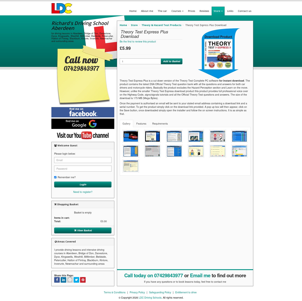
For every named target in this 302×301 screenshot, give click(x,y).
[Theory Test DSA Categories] (239, 136)
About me (147, 11)
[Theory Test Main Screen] (131, 136)
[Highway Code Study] (196, 136)
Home (132, 11)
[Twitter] (76, 280)
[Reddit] (70, 280)
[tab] (127, 123)
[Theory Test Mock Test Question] (196, 151)
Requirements (160, 123)
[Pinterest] (83, 280)
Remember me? (67, 177)
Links (230, 11)
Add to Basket (171, 61)
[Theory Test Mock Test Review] (217, 151)
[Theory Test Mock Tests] (174, 151)
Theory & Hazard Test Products (161, 25)
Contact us (244, 11)
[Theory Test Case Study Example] (152, 151)
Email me (200, 275)
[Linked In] (63, 280)
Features (141, 123)
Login (83, 184)
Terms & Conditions (114, 292)
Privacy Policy (137, 292)
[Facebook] (57, 280)
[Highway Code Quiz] (217, 136)
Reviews (204, 11)
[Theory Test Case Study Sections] (131, 151)
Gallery (126, 123)
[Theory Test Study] (174, 136)
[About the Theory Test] (152, 136)
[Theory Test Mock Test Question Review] (131, 165)
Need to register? (82, 192)
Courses (176, 11)
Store (217, 11)
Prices (191, 11)
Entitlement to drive (186, 292)
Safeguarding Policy (160, 292)
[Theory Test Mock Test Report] (239, 151)
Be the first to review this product (138, 41)
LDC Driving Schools (150, 297)
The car (162, 11)
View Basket (84, 230)
